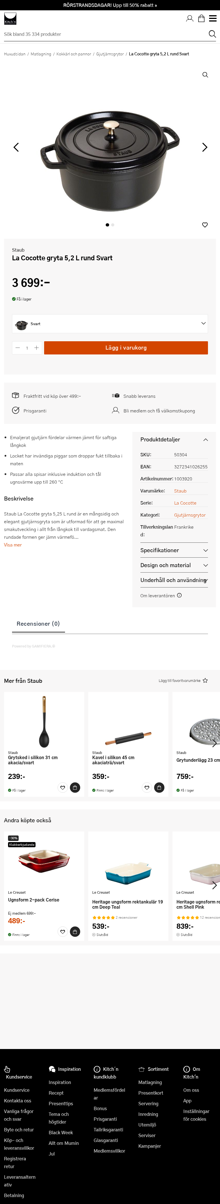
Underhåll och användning (173, 580)
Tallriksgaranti (108, 1129)
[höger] (204, 147)
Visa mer (13, 544)
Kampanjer (149, 1146)
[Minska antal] (17, 348)
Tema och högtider (59, 1118)
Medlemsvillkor (109, 1150)
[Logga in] (190, 18)
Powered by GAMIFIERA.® (33, 646)
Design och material (165, 565)
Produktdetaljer (160, 439)
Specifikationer (159, 550)
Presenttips (61, 1103)
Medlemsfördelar (109, 1094)
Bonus (100, 1108)
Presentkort (150, 1092)
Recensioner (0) (38, 623)
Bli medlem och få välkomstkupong (159, 410)
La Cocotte (185, 502)
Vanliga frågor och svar (19, 1115)
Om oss (191, 1090)
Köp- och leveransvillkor (19, 1144)
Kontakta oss (17, 1100)
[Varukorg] (201, 18)
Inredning (148, 1114)
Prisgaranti (34, 410)
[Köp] (75, 787)
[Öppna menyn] (212, 18)
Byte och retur (19, 1129)
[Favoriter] (63, 787)
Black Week (61, 1132)
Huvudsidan (14, 54)
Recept (56, 1092)
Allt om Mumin (64, 1143)
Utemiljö (147, 1124)
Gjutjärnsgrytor (110, 54)
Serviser (147, 1135)
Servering (148, 1103)
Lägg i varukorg (126, 347)
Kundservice (17, 1090)
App (187, 1100)
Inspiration (60, 1082)
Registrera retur (15, 1162)
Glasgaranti (106, 1140)
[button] (205, 225)
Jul (52, 1153)
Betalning (14, 1195)
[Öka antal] (37, 348)
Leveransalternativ (20, 1181)
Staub (18, 250)
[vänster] (16, 147)
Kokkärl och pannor (73, 54)
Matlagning (41, 54)
